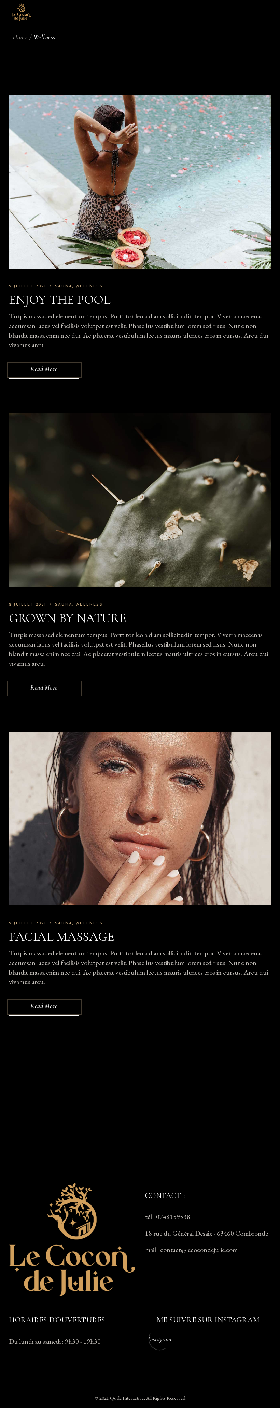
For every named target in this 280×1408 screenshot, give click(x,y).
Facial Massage (61, 936)
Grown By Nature (67, 618)
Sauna (63, 286)
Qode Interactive (127, 1398)
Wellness (89, 286)
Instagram (159, 1339)
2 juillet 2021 (27, 286)
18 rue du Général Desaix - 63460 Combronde (206, 1233)
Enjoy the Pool (60, 300)
